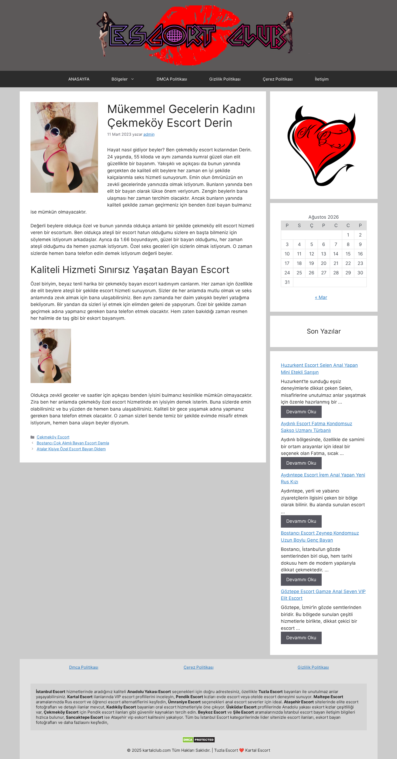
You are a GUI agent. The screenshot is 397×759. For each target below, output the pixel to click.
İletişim (322, 79)
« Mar (321, 297)
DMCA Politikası (172, 79)
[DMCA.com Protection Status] (198, 741)
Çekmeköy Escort (53, 437)
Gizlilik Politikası (225, 79)
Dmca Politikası (83, 667)
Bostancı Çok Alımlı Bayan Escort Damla (73, 443)
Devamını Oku (301, 411)
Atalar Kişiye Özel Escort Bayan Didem (71, 449)
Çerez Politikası (278, 79)
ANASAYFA (78, 79)
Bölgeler (120, 79)
